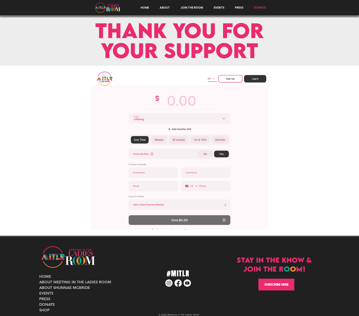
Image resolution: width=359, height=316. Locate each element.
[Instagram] (169, 283)
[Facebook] (178, 283)
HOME (45, 276)
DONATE (47, 304)
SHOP (44, 310)
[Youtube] (187, 283)
